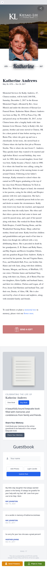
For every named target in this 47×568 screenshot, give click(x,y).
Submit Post (23, 474)
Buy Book (23, 402)
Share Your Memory (14, 435)
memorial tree (30, 309)
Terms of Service (29, 558)
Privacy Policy (17, 558)
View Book (11, 402)
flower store (28, 313)
